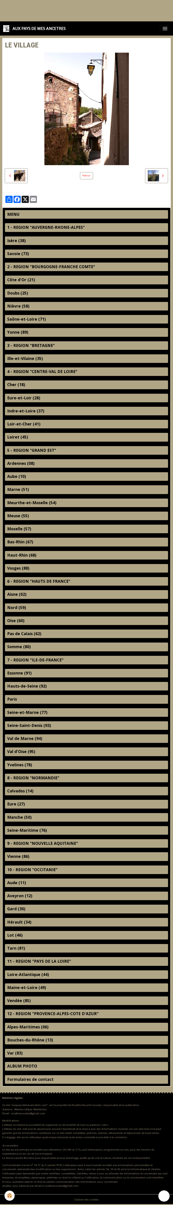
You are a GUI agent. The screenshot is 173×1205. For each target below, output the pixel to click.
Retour (86, 175)
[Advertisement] (82, 10)
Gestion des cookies (86, 1199)
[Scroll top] (164, 1196)
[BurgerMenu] (165, 28)
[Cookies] (10, 1196)
